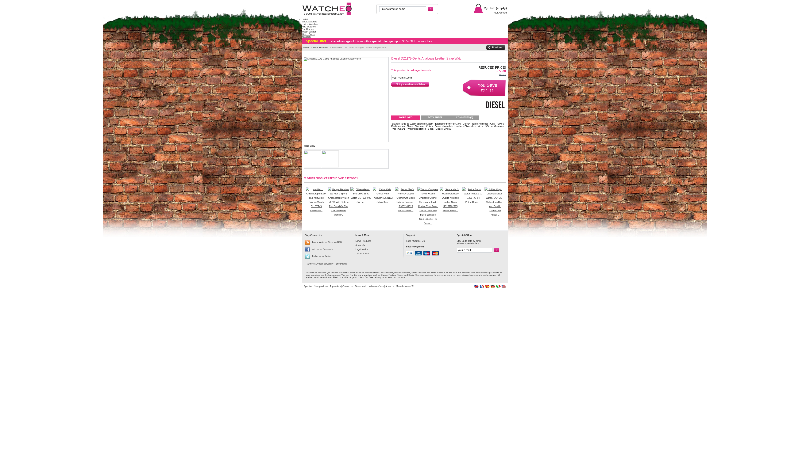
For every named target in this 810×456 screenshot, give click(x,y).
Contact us (348, 286)
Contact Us (419, 241)
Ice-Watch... (316, 210)
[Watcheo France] (481, 287)
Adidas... (495, 214)
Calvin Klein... (383, 202)
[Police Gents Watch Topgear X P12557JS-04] (472, 198)
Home (306, 47)
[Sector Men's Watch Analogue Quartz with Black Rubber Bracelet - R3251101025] (405, 206)
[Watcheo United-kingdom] (476, 287)
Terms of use (362, 253)
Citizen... (360, 202)
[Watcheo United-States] (503, 287)
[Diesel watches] (495, 110)
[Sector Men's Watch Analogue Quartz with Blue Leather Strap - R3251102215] (450, 206)
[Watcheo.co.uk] (329, 9)
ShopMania (341, 263)
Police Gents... (472, 202)
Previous (305, 195)
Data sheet (435, 117)
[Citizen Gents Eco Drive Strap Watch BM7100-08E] (360, 198)
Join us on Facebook (322, 249)
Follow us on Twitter (321, 256)
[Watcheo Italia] (498, 287)
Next (503, 195)
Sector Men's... (405, 210)
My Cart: (489, 8)
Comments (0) (464, 117)
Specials (308, 286)
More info (406, 117)
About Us (360, 245)
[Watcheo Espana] (487, 287)
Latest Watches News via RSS (327, 242)
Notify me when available (410, 84)
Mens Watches (320, 47)
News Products (363, 241)
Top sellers (335, 286)
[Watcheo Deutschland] (492, 287)
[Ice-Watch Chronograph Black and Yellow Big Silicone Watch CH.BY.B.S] (316, 206)
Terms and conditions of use (369, 286)
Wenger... (338, 214)
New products (321, 286)
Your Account (500, 12)
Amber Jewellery (324, 263)
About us (389, 286)
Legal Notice (361, 249)
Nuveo (408, 286)
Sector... (428, 223)
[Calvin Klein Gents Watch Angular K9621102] (383, 198)
